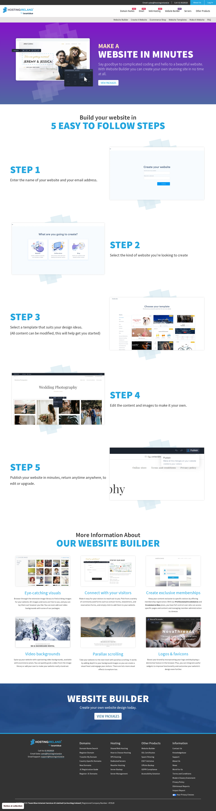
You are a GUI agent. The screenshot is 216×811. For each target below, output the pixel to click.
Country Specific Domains (90, 761)
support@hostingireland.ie (52, 756)
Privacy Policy (178, 782)
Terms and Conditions (181, 773)
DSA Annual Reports (181, 786)
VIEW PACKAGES (108, 82)
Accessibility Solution (151, 773)
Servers (187, 11)
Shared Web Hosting (119, 748)
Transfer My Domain (88, 757)
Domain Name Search (89, 748)
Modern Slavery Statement (183, 778)
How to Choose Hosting (120, 752)
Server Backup (116, 769)
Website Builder (172, 11)
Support (176, 757)
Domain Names (127, 11)
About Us (197, 2)
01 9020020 (183, 2)
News (174, 765)
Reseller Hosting (117, 765)
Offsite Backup (148, 765)
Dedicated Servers (118, 761)
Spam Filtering (148, 757)
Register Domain (87, 752)
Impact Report (178, 790)
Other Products (203, 11)
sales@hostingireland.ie (158, 2)
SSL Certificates (148, 752)
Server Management (119, 773)
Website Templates (178, 19)
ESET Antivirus (148, 761)
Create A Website (139, 19)
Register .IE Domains (88, 773)
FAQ (209, 19)
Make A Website (197, 19)
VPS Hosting (115, 757)
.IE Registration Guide (89, 769)
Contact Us (177, 748)
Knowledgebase (179, 752)
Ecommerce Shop (158, 19)
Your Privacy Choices (185, 794)
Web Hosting (154, 11)
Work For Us (177, 769)
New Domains (85, 765)
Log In (210, 2)
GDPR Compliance (149, 769)
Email (141, 11)
